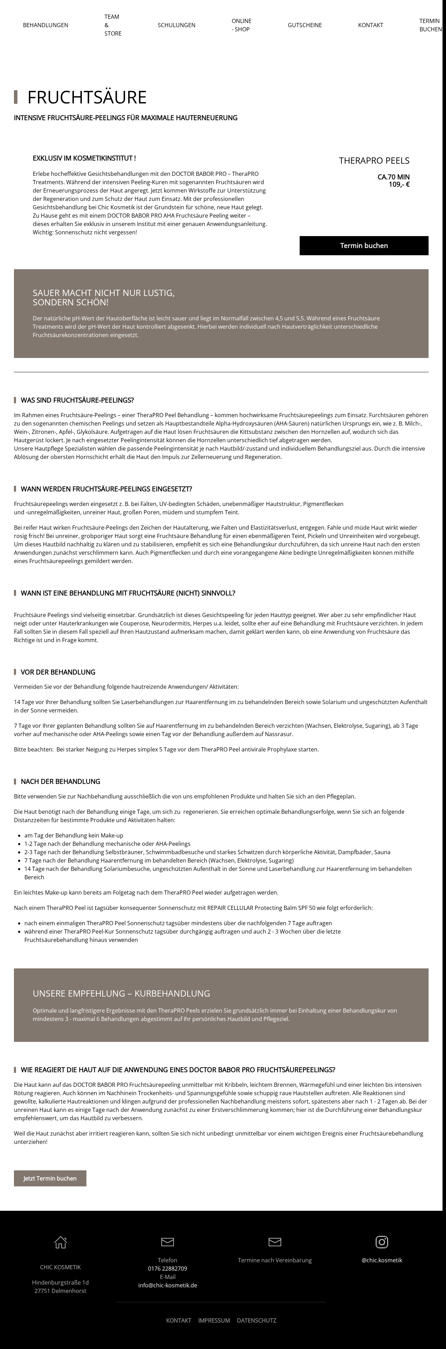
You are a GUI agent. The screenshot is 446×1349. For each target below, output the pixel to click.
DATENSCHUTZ (256, 1320)
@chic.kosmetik (382, 1260)
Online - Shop (242, 25)
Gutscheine (305, 25)
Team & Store (113, 25)
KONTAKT (178, 1320)
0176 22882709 (167, 1268)
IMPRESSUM (214, 1320)
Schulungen (176, 25)
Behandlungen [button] (45, 25)
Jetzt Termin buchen (50, 1178)
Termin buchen (364, 245)
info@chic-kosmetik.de (167, 1285)
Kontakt (370, 25)
